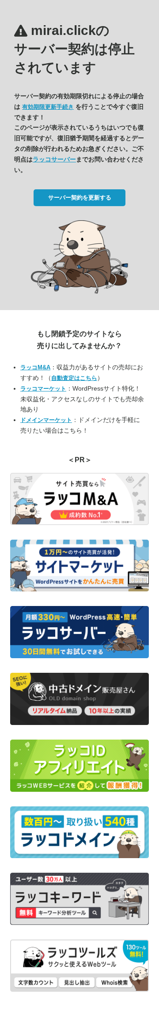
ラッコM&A (35, 367)
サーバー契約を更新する (79, 197)
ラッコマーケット (43, 388)
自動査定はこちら (74, 378)
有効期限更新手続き (48, 107)
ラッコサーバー (54, 159)
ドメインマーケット (46, 420)
